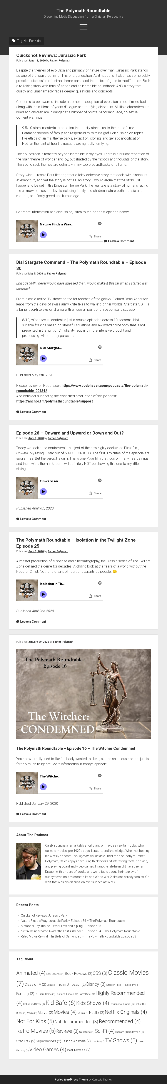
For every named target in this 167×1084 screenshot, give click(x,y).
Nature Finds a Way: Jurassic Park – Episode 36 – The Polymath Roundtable (73, 920)
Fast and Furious (67, 994)
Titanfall (97, 1041)
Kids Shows (92, 1003)
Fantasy (25, 994)
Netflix (96, 1013)
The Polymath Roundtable (83, 10)
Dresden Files (115, 984)
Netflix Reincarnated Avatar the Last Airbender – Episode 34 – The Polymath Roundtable (80, 931)
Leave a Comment (121, 241)
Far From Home (45, 994)
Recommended (120, 1021)
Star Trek (25, 1041)
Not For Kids (35, 1021)
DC (62, 984)
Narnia (83, 1013)
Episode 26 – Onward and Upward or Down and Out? (70, 433)
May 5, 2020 (35, 273)
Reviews (67, 1031)
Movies (65, 1012)
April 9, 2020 (36, 438)
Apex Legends (55, 974)
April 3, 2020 (36, 551)
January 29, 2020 (38, 641)
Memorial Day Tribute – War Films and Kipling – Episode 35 (61, 926)
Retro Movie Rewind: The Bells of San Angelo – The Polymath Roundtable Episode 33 (78, 936)
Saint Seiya (86, 1032)
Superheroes (48, 1041)
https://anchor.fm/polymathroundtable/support (54, 401)
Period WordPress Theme (71, 1079)
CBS (100, 973)
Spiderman (136, 1032)
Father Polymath (60, 60)
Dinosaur (76, 984)
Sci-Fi (105, 1031)
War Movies (78, 1050)
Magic (32, 1013)
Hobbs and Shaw (34, 1004)
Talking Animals (76, 1041)
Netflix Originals (126, 1012)
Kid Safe (60, 1002)
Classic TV (35, 984)
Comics (52, 984)
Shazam (121, 1032)
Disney (96, 984)
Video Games (47, 1050)
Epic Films (132, 984)
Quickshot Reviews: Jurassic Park (51, 55)
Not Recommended (76, 1021)
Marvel (45, 1013)
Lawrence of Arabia (122, 1004)
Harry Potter (87, 994)
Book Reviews (78, 974)
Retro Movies (36, 1031)
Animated (30, 973)
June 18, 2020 (37, 60)
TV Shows (121, 1040)
